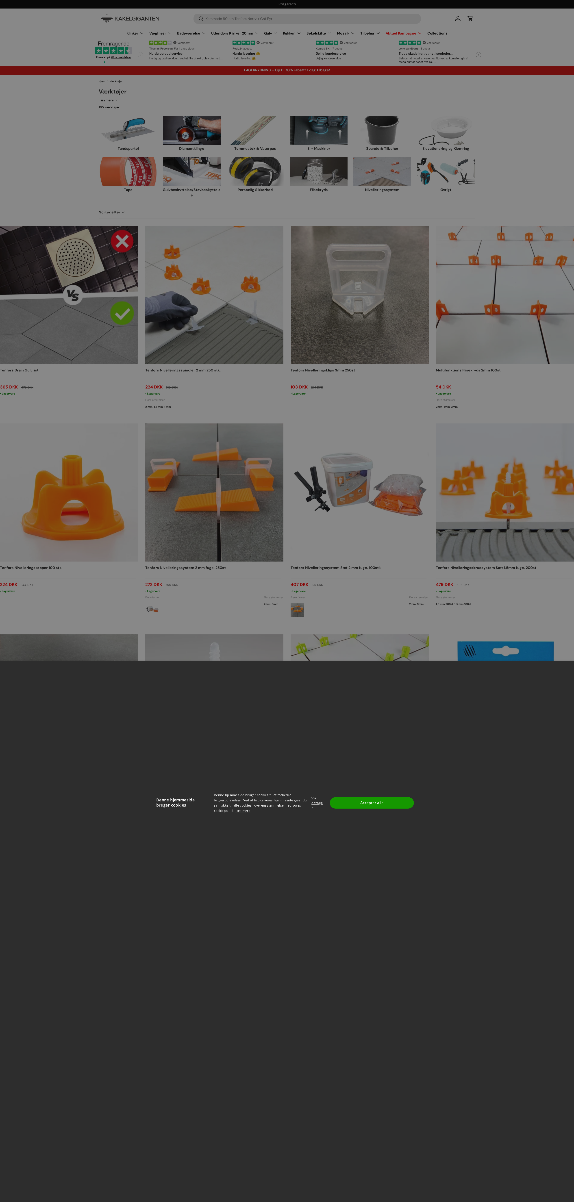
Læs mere (242, 811)
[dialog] (287, 601)
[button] (317, 803)
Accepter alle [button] (371, 802)
